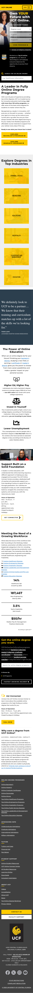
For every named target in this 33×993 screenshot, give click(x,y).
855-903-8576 (17, 954)
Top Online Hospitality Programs (12, 805)
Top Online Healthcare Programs (12, 799)
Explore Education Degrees (12, 576)
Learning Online (6, 872)
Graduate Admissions (8, 829)
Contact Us (16, 912)
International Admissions (9, 832)
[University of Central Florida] (13, 2)
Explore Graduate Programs (13, 142)
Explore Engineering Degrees (13, 563)
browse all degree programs (21, 50)
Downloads (5, 875)
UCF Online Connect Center (10, 866)
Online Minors (6, 796)
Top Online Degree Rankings (11, 901)
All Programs (7, 676)
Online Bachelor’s (7, 784)
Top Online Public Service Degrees (13, 808)
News (3, 898)
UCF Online (6, 7)
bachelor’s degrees (18, 650)
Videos (3, 889)
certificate (16, 363)
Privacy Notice (6, 904)
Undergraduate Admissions (10, 826)
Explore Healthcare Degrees (12, 561)
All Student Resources (8, 869)
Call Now (7, 722)
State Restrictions (16, 980)
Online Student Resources (10, 863)
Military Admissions (7, 835)
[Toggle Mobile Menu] (31, 2)
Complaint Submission (9, 878)
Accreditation (6, 892)
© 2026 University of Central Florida (16, 987)
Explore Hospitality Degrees (12, 565)
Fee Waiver (5, 852)
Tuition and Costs (7, 846)
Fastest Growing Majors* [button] (16, 682)
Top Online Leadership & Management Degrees (14, 811)
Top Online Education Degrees (11, 815)
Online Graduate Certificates (11, 790)
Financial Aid (5, 849)
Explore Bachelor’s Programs (13, 135)
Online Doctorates (7, 793)
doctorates (18, 655)
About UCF (5, 895)
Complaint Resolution (16, 983)
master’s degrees (8, 652)
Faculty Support (16, 917)
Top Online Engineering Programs (12, 802)
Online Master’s (6, 787)
